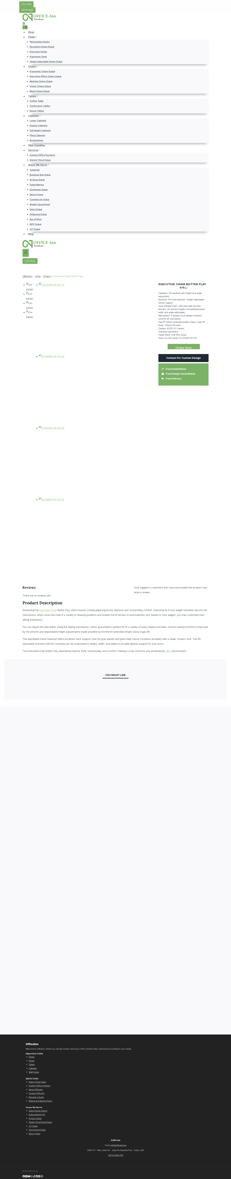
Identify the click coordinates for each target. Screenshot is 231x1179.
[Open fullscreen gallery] (84, 566)
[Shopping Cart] (23, 23)
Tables (32, 1064)
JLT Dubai (35, 229)
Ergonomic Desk (38, 56)
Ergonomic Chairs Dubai (42, 71)
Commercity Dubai (39, 199)
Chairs (47, 276)
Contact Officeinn (37, 1093)
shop (38, 276)
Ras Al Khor (36, 219)
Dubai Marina (37, 184)
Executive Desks (38, 51)
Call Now (26, 4)
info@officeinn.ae (118, 1145)
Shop (31, 32)
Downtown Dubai (39, 189)
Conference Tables (40, 106)
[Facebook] (23, 1176)
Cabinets (33, 1068)
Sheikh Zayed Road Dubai (40, 1122)
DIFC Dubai (35, 224)
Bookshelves (36, 140)
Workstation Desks (40, 41)
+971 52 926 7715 (115, 1155)
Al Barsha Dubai (38, 214)
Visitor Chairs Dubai (40, 86)
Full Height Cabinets (40, 130)
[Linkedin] (36, 1176)
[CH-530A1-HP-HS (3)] (63, 461)
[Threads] (42, 1176)
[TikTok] (34, 1176)
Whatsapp (27, 9)
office (168, 651)
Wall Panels (34, 1072)
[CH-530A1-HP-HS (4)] (63, 390)
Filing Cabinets (37, 135)
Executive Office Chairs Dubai (45, 76)
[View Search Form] (25, 27)
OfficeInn (27, 276)
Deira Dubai (36, 209)
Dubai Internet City (37, 1114)
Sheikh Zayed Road (40, 204)
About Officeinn (36, 1089)
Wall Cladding (36, 145)
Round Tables (37, 111)
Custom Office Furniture (42, 155)
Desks (31, 1057)
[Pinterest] (39, 1176)
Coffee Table (36, 101)
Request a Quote (36, 1097)
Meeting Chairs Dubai (41, 81)
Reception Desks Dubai (42, 46)
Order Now (184, 347)
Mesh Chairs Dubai (40, 91)
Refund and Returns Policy (40, 1101)
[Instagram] (26, 1176)
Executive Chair (48, 610)
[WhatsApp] (31, 1176)
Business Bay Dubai (40, 174)
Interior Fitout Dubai (40, 160)
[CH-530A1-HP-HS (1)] (63, 533)
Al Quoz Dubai (37, 179)
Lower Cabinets (38, 120)
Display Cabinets (38, 125)
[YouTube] (29, 1176)
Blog (31, 234)
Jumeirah (35, 169)
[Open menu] (25, 253)
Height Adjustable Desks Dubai (46, 61)
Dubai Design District (38, 1111)
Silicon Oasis (36, 194)
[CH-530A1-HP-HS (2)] (63, 318)
